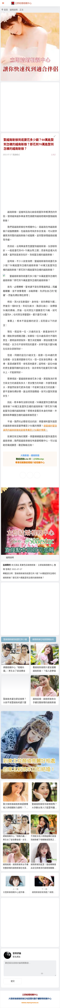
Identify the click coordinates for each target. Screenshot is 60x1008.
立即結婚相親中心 (45, 565)
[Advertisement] (30, 107)
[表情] (47, 973)
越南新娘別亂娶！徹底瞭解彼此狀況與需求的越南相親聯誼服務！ (43, 868)
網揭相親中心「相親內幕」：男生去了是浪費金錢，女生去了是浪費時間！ (15, 839)
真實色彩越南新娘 (27, 565)
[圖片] (52, 973)
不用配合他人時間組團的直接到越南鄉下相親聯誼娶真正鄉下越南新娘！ (43, 839)
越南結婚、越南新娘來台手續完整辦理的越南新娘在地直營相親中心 (44, 702)
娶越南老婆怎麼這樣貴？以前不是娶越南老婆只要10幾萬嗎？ (14, 702)
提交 (13, 981)
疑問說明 (14, 10)
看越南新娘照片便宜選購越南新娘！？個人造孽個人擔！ (44, 671)
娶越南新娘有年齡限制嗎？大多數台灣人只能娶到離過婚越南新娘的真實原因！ (44, 807)
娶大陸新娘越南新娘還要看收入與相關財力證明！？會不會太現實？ (15, 807)
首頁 (6, 10)
